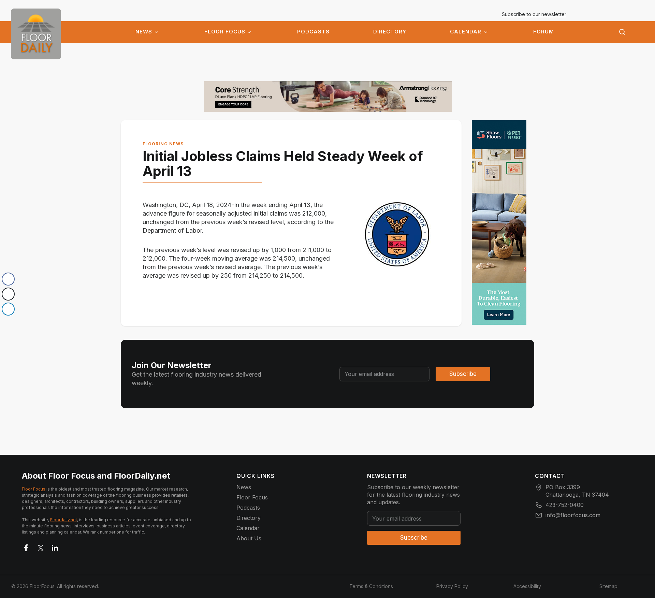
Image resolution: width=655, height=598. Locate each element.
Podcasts (313, 32)
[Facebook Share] (8, 279)
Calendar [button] (465, 32)
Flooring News (163, 143)
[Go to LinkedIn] (54, 546)
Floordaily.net (63, 519)
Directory (389, 32)
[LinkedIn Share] (8, 309)
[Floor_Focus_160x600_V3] (328, 96)
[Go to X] (40, 546)
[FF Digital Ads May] (499, 222)
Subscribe (463, 373)
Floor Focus (224, 32)
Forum (543, 32)
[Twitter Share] (8, 294)
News (143, 32)
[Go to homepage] (36, 34)
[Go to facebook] (26, 546)
